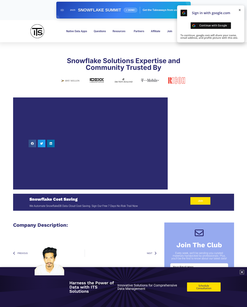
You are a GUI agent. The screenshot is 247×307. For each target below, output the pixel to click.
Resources (119, 31)
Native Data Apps (76, 31)
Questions (100, 31)
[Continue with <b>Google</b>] (183, 13)
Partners (139, 31)
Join (169, 31)
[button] (32, 143)
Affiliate (155, 31)
